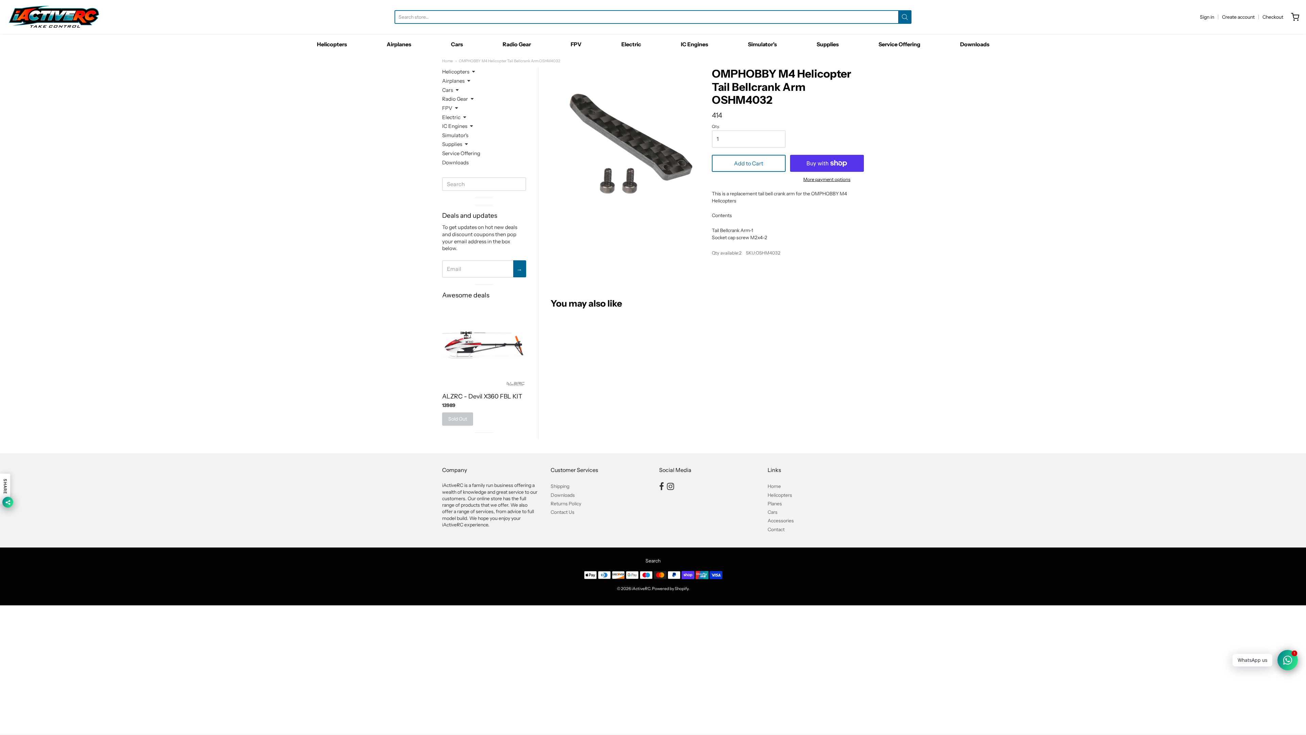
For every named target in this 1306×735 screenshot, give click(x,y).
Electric (631, 44)
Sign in (1207, 17)
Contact (776, 529)
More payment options (826, 179)
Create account (1238, 17)
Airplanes (399, 44)
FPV (576, 44)
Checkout (1272, 17)
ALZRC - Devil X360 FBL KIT (482, 396)
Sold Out (457, 419)
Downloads (974, 44)
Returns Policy (566, 504)
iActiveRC (641, 588)
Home (447, 61)
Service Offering (899, 44)
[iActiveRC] (54, 17)
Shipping (560, 486)
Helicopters (332, 44)
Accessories (781, 521)
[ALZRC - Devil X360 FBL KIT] (484, 346)
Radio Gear (517, 44)
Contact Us (562, 512)
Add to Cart (748, 163)
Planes (775, 504)
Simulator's (762, 44)
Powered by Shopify (670, 588)
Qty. (716, 126)
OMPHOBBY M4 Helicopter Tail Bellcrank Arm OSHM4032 (509, 61)
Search (653, 561)
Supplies (828, 44)
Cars (457, 44)
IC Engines (694, 44)
